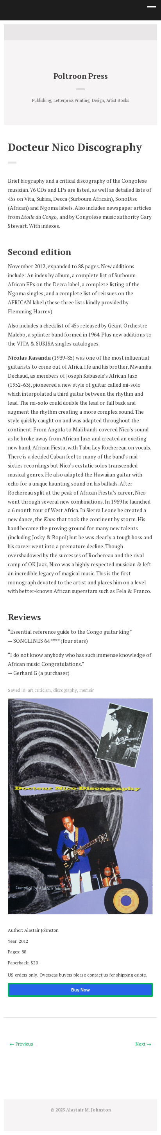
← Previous (21, 1044)
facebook (80, 31)
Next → (143, 1044)
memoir (86, 690)
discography (65, 690)
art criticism (39, 690)
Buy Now (80, 990)
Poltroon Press (81, 76)
